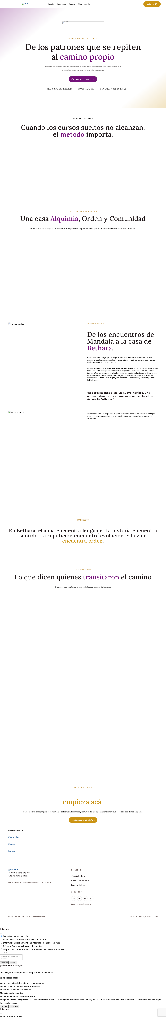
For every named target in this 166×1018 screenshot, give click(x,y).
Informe (13, 963)
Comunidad (61, 4)
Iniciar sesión (152, 4)
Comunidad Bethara (80, 880)
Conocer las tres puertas (83, 79)
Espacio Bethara (78, 885)
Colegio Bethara (78, 876)
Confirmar (14, 1006)
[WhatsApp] (91, 898)
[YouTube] (79, 898)
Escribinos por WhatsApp (83, 820)
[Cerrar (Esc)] (1, 933)
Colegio (51, 4)
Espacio (72, 4)
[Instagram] (73, 898)
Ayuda (87, 4)
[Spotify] (85, 898)
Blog (80, 4)
